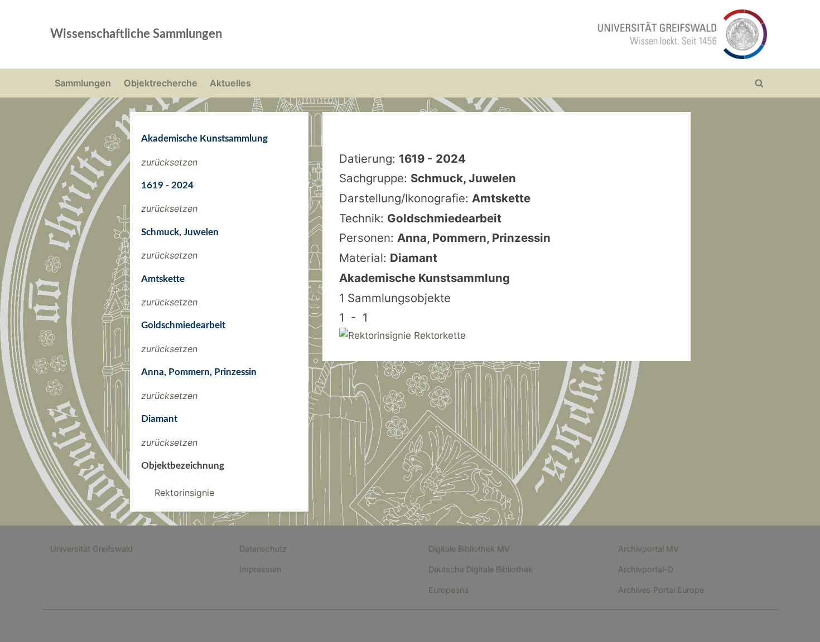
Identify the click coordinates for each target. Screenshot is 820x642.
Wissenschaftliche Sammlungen (136, 34)
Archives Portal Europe (661, 590)
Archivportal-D (645, 569)
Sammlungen (83, 83)
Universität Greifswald (91, 548)
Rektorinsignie (184, 492)
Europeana (448, 590)
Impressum (260, 569)
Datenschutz (263, 548)
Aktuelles (230, 83)
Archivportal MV (648, 548)
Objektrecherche (160, 83)
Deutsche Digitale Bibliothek (480, 569)
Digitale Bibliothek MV (469, 548)
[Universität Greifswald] (569, 34)
